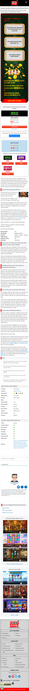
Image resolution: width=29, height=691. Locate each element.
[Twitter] (22, 487)
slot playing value (15, 211)
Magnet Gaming (17, 391)
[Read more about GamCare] (2, 680)
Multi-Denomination (22, 445)
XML (6, 664)
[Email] (18, 487)
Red (18, 446)
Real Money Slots (6, 648)
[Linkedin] (25, 487)
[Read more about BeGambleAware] (8, 680)
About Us (5, 658)
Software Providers (20, 650)
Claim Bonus (14, 126)
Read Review (14, 129)
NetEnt (17, 633)
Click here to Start (14, 101)
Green (20, 443)
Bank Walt (6, 508)
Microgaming (5, 633)
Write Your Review (14, 135)
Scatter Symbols (23, 446)
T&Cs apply (15, 124)
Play (7, 163)
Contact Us (18, 658)
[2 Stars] (13, 145)
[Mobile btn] (26, 2)
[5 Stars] (17, 145)
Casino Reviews (19, 643)
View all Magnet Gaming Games (14, 564)
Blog (17, 660)
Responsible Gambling (20, 664)
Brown (21, 442)
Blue (26, 440)
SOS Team (5, 660)
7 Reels (15, 440)
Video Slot (15, 447)
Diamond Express (8, 512)
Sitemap (4, 662)
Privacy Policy (5, 666)
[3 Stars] (14, 145)
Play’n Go (5, 637)
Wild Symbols (22, 447)
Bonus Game (16, 442)
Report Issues (19, 662)
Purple (14, 446)
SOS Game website (10, 491)
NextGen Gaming (6, 635)
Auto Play (19, 440)
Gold (18, 443)
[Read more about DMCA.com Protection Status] (6, 684)
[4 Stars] (16, 145)
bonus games (19, 218)
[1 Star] (11, 145)
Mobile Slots (18, 646)
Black (23, 440)
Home (4, 643)
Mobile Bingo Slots (20, 648)
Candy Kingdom (8, 510)
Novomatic (18, 635)
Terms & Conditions (20, 666)
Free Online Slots (6, 646)
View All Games (14, 615)
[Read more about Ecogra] (16, 680)
